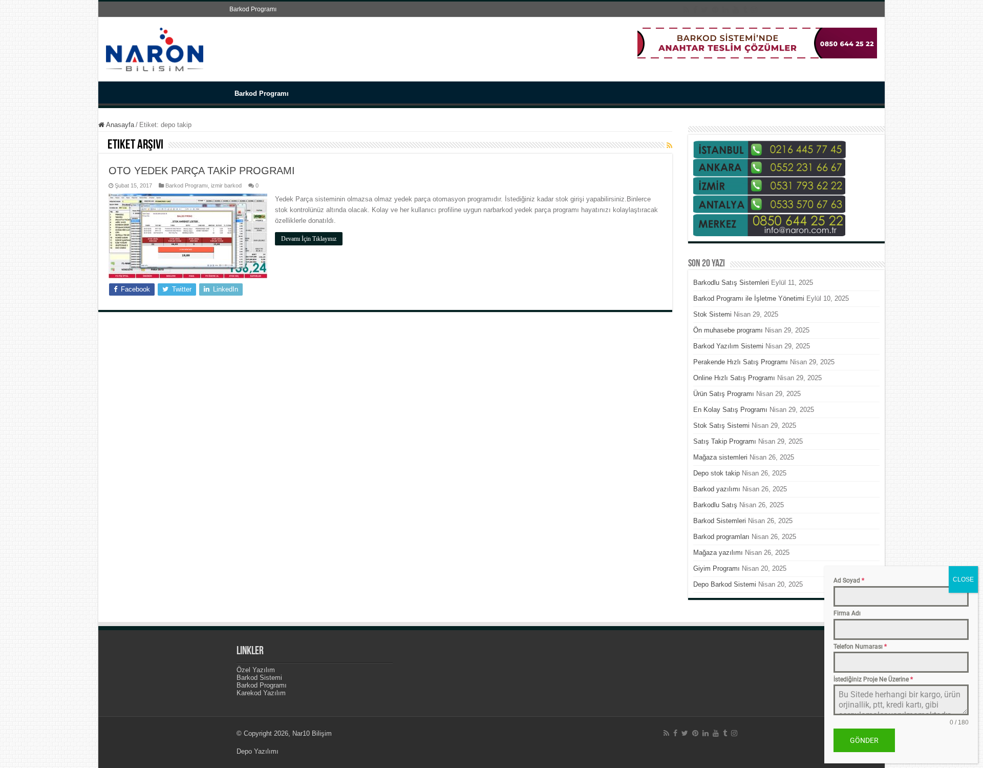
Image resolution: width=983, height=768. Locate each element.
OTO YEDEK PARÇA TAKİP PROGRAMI (202, 170)
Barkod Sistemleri (719, 521)
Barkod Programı (252, 9)
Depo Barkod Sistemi (724, 584)
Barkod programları (721, 537)
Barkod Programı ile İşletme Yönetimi (748, 298)
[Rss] (686, 10)
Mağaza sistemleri (720, 457)
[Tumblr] (745, 10)
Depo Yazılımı (258, 751)
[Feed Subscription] (669, 145)
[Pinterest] (715, 10)
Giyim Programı (716, 568)
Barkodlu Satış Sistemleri (731, 282)
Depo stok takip (716, 473)
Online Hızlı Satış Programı (734, 378)
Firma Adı (847, 613)
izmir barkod (226, 185)
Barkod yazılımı (716, 489)
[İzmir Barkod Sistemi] (154, 47)
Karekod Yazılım (261, 693)
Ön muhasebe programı (728, 330)
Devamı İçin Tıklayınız (308, 238)
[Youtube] (736, 10)
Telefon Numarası (860, 646)
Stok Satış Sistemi (721, 425)
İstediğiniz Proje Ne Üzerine (873, 678)
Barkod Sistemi (259, 677)
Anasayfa (119, 125)
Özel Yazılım (256, 670)
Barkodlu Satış (715, 505)
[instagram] (754, 10)
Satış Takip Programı (724, 441)
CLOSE (963, 579)
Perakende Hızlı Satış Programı (740, 362)
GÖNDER (864, 740)
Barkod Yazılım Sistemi (728, 346)
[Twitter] (704, 10)
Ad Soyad (849, 580)
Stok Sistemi (712, 314)
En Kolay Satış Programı (730, 409)
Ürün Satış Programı (723, 394)
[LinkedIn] (725, 10)
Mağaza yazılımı (718, 552)
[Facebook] (695, 10)
